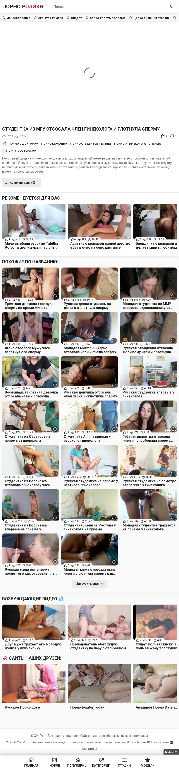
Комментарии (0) (22, 182)
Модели (148, 765)
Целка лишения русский (151, 18)
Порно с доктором (23, 143)
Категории (101, 765)
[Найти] (172, 6)
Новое (55, 765)
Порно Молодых (54, 143)
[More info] (55, 296)
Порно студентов (84, 143)
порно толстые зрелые (108, 18)
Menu (169, 751)
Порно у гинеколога (130, 143)
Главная (31, 765)
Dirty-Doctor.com (22, 150)
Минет (106, 143)
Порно (22, 7)
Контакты (89, 749)
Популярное (77, 765)
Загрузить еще (87, 583)
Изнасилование (18, 18)
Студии (124, 765)
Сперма (155, 143)
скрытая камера (50, 18)
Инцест (76, 18)
